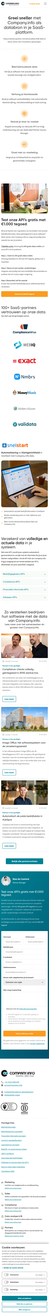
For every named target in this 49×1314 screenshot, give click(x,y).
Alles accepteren (24, 1298)
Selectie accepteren (24, 1304)
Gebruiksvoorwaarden (28, 1009)
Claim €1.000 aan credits (24, 1034)
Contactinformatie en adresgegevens (18, 1092)
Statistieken (14, 1282)
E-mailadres (7, 957)
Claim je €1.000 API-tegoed (24, 294)
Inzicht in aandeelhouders (11, 1140)
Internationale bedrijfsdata (11, 1158)
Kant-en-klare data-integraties (13, 1167)
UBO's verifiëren (7, 1153)
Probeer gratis (34, 4)
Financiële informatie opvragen (13, 1136)
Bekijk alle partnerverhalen (24, 861)
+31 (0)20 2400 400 (12, 1082)
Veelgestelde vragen (12, 1095)
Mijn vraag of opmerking (12, 990)
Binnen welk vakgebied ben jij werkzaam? (18, 977)
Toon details (39, 1275)
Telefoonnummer (9, 967)
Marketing (14, 1289)
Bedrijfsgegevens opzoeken (12, 1131)
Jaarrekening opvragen (10, 1145)
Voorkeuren (14, 1275)
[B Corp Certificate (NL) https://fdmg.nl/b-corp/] (24, 1109)
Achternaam (30, 937)
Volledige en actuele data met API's (15, 1162)
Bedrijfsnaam (8, 947)
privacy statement (37, 1043)
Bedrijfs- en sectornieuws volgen (14, 1149)
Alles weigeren (24, 1310)
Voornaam (7, 937)
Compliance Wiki (7, 1171)
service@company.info (13, 1085)
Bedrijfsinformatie (8, 1127)
